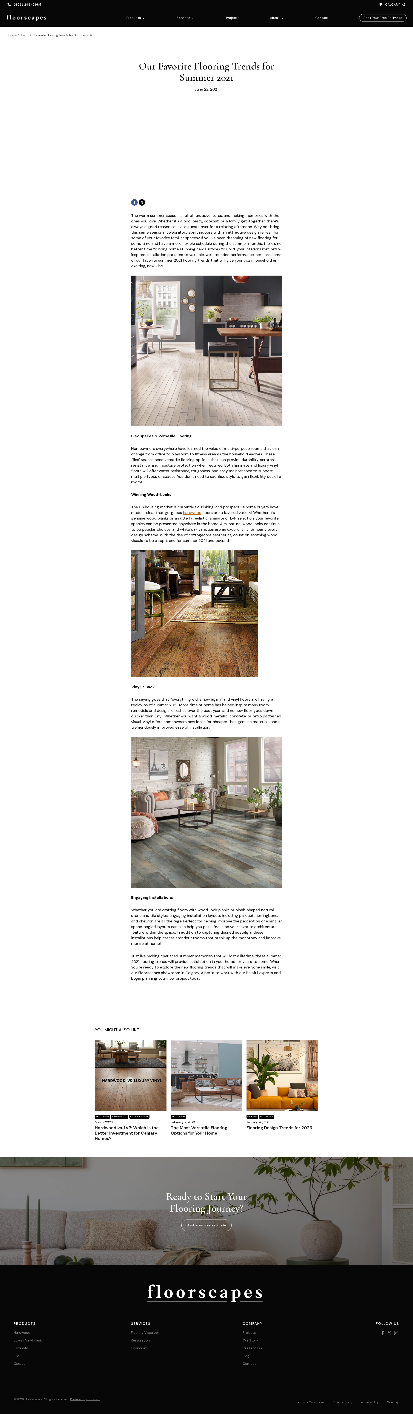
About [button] (275, 18)
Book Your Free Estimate (383, 18)
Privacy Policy (342, 1402)
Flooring (102, 1116)
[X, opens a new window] (142, 202)
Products (133, 18)
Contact (322, 18)
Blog (23, 35)
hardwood (192, 512)
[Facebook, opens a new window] (134, 202)
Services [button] (183, 18)
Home (12, 35)
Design (252, 1116)
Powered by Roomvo (85, 1399)
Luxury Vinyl (139, 1116)
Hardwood (120, 1116)
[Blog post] (130, 1075)
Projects (233, 18)
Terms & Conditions (310, 1402)
